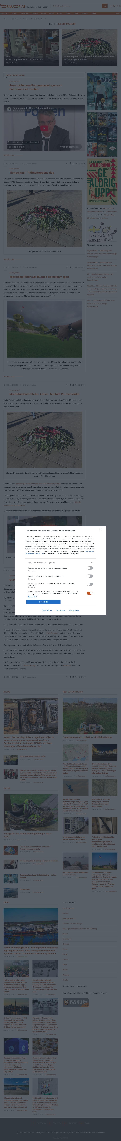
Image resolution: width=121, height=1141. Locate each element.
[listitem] (60, 563)
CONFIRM (43, 602)
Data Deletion (47, 610)
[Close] (101, 531)
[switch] (90, 568)
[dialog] (60, 570)
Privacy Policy (74, 610)
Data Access (60, 610)
